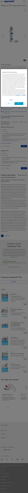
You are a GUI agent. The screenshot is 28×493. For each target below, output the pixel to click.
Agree (19, 103)
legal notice (24, 95)
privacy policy (18, 95)
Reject (9, 103)
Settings (11, 99)
